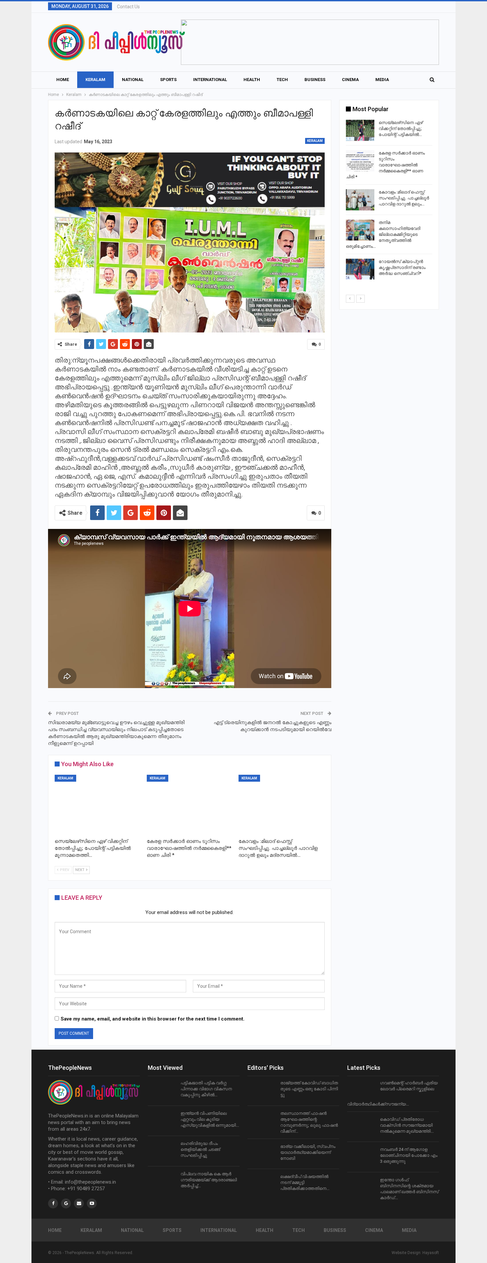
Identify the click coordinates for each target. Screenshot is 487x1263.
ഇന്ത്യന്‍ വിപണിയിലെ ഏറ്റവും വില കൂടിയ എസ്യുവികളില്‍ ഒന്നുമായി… (210, 1119)
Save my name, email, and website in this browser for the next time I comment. (152, 1019)
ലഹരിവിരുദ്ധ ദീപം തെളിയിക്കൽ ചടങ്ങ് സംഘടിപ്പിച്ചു (200, 1149)
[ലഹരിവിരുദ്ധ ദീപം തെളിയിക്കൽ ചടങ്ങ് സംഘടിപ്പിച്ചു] (162, 1151)
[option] (389, 201)
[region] (310, 42)
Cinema (350, 79)
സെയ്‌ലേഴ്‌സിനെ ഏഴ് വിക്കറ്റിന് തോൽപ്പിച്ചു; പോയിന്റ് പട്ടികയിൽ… (401, 128)
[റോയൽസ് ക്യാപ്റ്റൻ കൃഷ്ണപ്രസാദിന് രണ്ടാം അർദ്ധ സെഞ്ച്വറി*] (360, 269)
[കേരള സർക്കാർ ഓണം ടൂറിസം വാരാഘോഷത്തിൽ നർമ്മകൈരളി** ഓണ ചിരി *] (190, 805)
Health (252, 79)
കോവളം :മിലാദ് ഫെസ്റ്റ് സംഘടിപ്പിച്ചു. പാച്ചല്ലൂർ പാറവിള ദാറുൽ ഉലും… (404, 198)
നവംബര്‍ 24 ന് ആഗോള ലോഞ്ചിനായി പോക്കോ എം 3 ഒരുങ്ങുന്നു (408, 1155)
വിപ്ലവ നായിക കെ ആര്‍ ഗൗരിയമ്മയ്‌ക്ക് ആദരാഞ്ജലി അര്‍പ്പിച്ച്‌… (209, 1179)
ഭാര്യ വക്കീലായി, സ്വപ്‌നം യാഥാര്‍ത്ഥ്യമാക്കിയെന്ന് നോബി (307, 1152)
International (210, 79)
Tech (282, 79)
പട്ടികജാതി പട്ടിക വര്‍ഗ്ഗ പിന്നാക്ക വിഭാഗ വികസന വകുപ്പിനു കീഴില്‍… (206, 1088)
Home (62, 79)
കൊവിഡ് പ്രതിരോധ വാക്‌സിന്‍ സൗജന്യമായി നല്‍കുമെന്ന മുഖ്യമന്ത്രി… (407, 1125)
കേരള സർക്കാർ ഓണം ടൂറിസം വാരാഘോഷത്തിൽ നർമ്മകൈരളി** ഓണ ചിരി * (385, 165)
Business (314, 79)
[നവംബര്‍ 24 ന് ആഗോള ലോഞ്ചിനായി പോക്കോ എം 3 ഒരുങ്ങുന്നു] (361, 1157)
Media (382, 79)
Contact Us (128, 6)
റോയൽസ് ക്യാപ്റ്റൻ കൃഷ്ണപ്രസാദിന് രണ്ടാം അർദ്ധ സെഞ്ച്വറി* (402, 267)
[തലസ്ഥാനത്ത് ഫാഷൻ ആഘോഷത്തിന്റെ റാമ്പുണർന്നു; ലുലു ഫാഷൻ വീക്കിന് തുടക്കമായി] (261, 1121)
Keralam (95, 79)
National (132, 79)
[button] (310, 42)
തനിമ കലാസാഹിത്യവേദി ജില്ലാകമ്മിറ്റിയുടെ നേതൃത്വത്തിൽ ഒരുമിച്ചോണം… (383, 234)
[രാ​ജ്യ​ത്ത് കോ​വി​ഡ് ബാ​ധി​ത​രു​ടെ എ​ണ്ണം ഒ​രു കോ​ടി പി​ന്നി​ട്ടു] (261, 1090)
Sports (168, 79)
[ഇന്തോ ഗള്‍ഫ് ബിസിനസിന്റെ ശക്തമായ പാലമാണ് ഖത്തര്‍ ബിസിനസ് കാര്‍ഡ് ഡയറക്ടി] (361, 1187)
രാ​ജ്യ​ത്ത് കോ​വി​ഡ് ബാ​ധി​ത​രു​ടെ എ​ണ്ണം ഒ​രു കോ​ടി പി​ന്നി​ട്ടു (309, 1088)
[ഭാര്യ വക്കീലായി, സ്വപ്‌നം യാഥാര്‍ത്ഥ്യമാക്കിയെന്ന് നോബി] (261, 1154)
